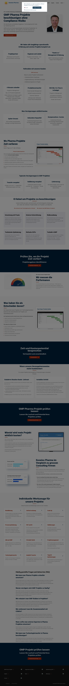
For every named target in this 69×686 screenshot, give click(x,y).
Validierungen (51, 525)
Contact (57, 2)
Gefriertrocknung (31, 510)
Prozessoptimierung (11, 525)
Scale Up (49, 510)
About (62, 2)
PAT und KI (29, 525)
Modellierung (8, 510)
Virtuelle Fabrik (30, 540)
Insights (52, 2)
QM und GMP (8, 540)
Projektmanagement (53, 540)
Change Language (37, 7)
